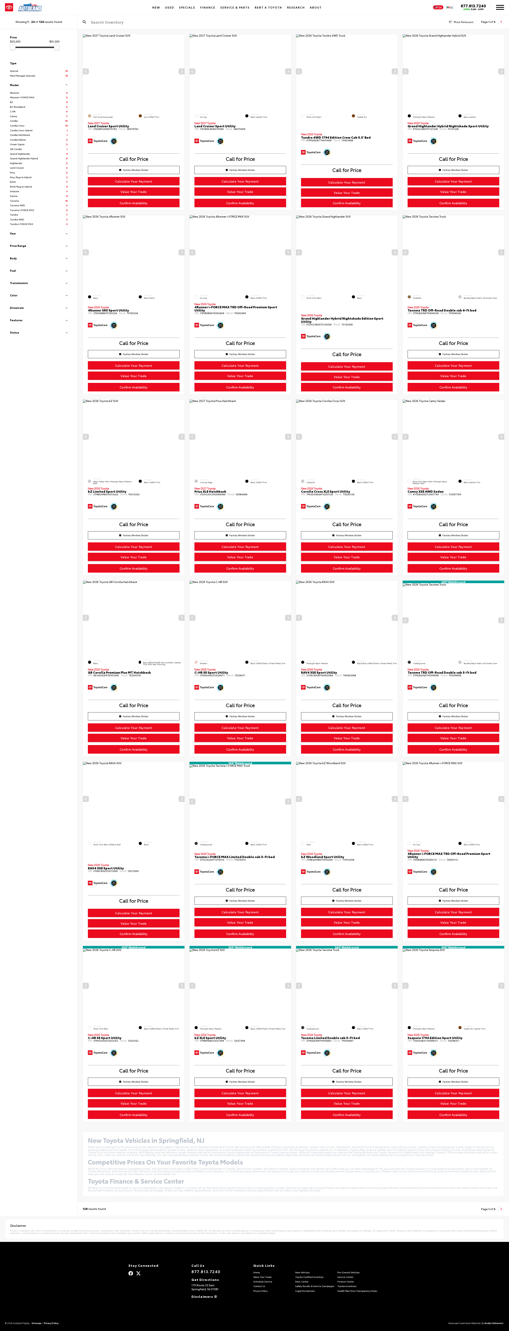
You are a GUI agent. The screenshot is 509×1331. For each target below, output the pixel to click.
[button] (181, 71)
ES (451, 7)
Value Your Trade (134, 191)
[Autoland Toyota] (30, 7)
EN (440, 7)
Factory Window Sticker (136, 169)
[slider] (13, 47)
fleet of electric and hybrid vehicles (286, 1147)
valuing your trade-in (171, 1187)
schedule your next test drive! (415, 1155)
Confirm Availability (134, 203)
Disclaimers (202, 1296)
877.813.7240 (473, 5)
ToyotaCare (257, 1155)
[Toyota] (9, 7)
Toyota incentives (299, 1168)
